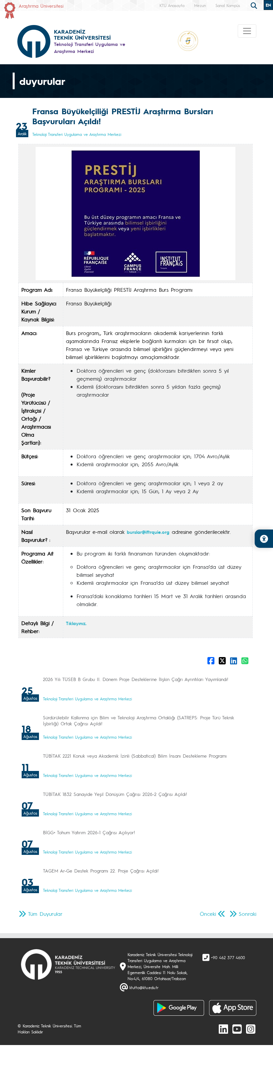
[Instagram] (250, 1029)
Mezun (200, 5)
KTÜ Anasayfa (171, 5)
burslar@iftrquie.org (148, 532)
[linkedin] (223, 1029)
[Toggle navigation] (247, 31)
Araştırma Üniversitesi (41, 6)
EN (268, 5)
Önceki (208, 913)
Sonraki (247, 913)
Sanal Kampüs (227, 5)
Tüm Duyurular (45, 913)
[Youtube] (237, 1029)
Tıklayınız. (76, 623)
